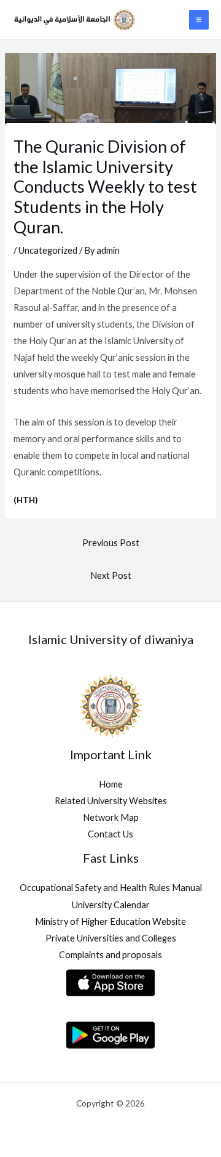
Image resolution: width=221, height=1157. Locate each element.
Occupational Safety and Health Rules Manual (111, 887)
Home (111, 784)
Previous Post (110, 543)
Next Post (110, 575)
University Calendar (111, 905)
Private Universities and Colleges (110, 938)
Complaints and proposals (110, 954)
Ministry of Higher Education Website (110, 921)
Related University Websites (111, 801)
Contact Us (110, 834)
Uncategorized (47, 250)
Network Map (111, 817)
